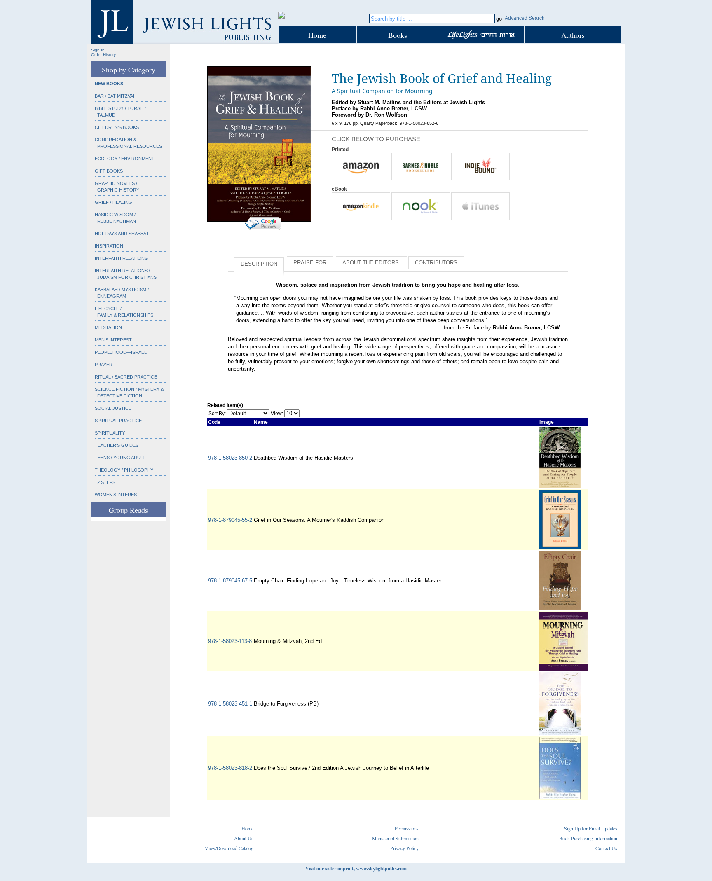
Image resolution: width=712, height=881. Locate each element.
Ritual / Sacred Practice (126, 376)
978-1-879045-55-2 (230, 520)
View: (277, 413)
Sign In (98, 50)
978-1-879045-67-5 (230, 580)
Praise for (309, 262)
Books (397, 35)
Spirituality (110, 432)
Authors (573, 35)
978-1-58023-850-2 (230, 458)
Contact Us (606, 848)
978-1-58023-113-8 (230, 641)
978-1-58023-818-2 (230, 768)
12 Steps (105, 482)
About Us (243, 838)
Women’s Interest (117, 494)
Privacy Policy (404, 848)
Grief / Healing (113, 202)
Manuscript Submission (395, 838)
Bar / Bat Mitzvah (115, 95)
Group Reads (128, 510)
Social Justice (113, 408)
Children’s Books (117, 127)
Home (317, 35)
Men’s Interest (113, 339)
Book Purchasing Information (588, 838)
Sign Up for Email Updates (590, 828)
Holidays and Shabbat (122, 233)
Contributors (436, 262)
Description (259, 264)
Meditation (108, 327)
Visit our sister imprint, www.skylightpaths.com (356, 868)
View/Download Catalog (229, 848)
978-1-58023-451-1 (230, 704)
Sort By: (217, 413)
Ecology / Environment (125, 158)
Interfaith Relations (121, 258)
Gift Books (109, 170)
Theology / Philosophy (124, 469)
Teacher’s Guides (116, 445)
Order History (103, 54)
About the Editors (371, 262)
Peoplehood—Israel (121, 352)
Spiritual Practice (118, 420)
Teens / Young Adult (120, 457)
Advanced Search (525, 18)
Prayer (103, 364)
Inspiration (109, 245)
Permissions (407, 828)
